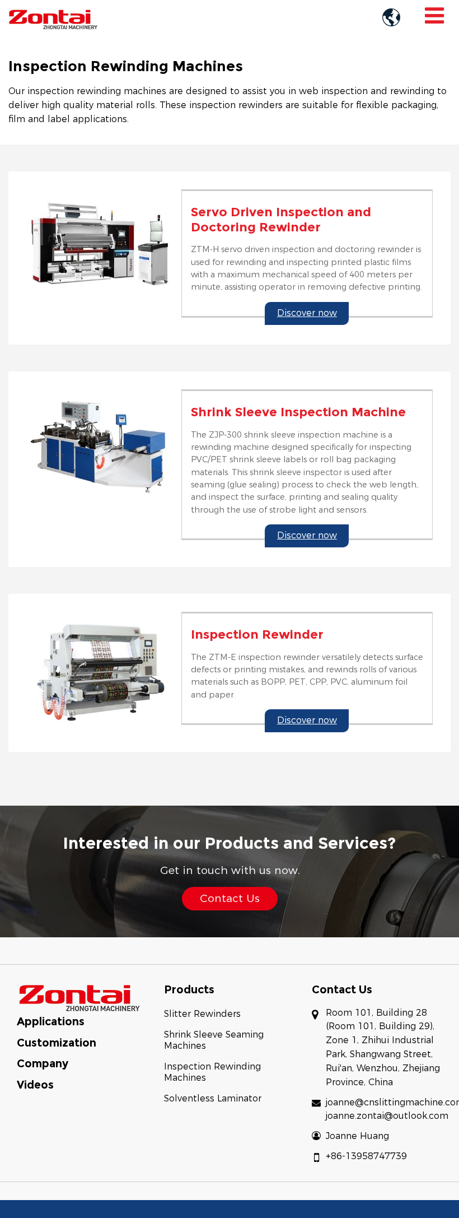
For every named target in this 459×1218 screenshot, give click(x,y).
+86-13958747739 (366, 1156)
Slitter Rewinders (202, 1013)
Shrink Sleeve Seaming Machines (214, 1040)
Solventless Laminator (212, 1098)
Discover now (307, 313)
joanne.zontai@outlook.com (387, 1115)
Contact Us (342, 989)
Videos (35, 1084)
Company (42, 1063)
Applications (51, 1021)
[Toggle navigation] (434, 15)
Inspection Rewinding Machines (212, 1072)
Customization (56, 1042)
